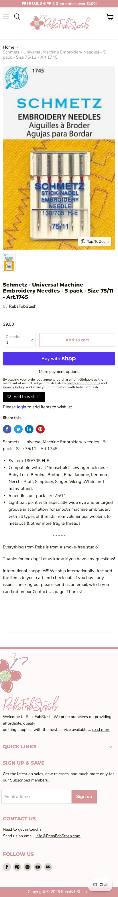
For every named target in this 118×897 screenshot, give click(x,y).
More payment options (59, 371)
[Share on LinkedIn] (29, 429)
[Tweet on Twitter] (18, 429)
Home (8, 47)
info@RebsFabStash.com (58, 836)
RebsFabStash (23, 306)
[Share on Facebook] (7, 429)
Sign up (84, 796)
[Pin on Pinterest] (40, 429)
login (21, 407)
